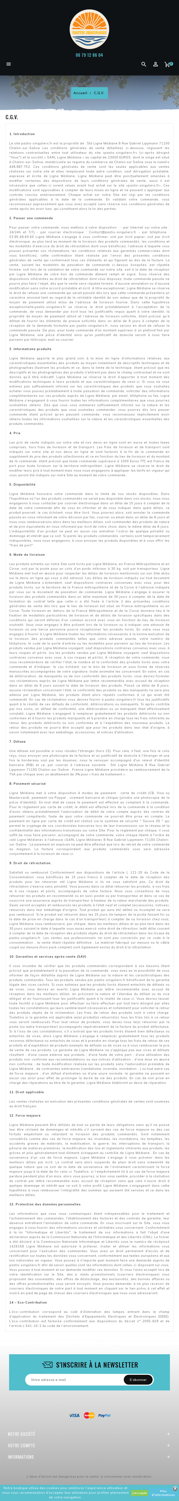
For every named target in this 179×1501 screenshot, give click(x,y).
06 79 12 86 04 (89, 55)
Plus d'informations (163, 1493)
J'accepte (139, 1493)
